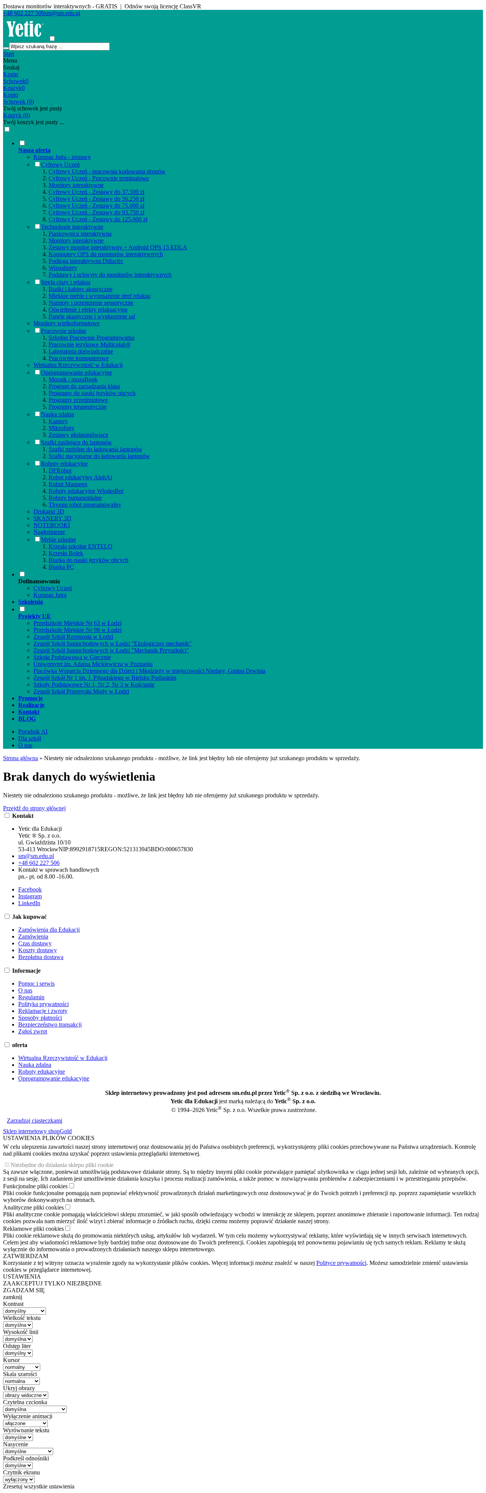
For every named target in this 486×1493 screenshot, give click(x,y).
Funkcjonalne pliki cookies (35, 1186)
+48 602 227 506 (23, 13)
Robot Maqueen (68, 484)
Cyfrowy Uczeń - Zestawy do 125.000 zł (98, 219)
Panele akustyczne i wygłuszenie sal (92, 316)
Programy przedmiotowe (78, 400)
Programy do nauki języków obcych (92, 393)
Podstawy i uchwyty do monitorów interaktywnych (110, 274)
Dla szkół (29, 738)
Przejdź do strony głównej (34, 808)
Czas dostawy (35, 943)
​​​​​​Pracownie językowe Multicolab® (90, 344)
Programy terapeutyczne (78, 406)
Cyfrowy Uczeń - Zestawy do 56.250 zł (96, 198)
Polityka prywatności (43, 1004)
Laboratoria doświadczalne (81, 351)
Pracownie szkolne (63, 331)
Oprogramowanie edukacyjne (76, 372)
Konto (10, 74)
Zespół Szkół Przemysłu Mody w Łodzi (81, 691)
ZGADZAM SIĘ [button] (24, 1290)
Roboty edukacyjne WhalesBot (86, 491)
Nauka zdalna (57, 414)
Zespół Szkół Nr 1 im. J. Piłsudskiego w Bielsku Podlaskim (104, 677)
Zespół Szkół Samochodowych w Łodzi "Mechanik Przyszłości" (111, 650)
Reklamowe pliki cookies (33, 1228)
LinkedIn (29, 903)
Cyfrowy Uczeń (60, 164)
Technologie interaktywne (72, 227)
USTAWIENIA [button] (22, 1276)
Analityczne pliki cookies (33, 1207)
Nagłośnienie (49, 532)
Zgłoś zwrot (32, 1031)
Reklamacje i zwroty (43, 1011)
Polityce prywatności (341, 1263)
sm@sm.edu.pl (62, 13)
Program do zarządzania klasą (84, 386)
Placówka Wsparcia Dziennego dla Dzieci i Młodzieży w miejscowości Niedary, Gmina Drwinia (149, 671)
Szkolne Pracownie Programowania (91, 337)
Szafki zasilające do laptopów (76, 442)
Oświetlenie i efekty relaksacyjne (88, 309)
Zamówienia (33, 936)
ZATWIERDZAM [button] (25, 1256)
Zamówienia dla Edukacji (49, 929)
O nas (25, 745)
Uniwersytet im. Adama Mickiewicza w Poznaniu (93, 664)
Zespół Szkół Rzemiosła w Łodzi (73, 636)
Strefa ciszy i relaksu (65, 282)
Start (8, 53)
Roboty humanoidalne (75, 498)
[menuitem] (250, 354)
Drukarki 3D (48, 511)
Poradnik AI (32, 731)
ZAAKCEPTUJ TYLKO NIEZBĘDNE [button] (52, 1283)
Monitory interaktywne (76, 185)
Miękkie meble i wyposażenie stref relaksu (99, 296)
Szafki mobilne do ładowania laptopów (95, 449)
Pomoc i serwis (36, 983)
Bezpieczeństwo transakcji (50, 1024)
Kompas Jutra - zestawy (62, 157)
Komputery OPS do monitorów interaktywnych (106, 254)
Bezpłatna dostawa (40, 957)
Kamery (58, 421)
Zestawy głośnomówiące (78, 435)
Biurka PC (61, 567)
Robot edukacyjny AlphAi (80, 477)
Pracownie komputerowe (79, 358)
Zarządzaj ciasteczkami (34, 1120)
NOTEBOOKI (51, 525)
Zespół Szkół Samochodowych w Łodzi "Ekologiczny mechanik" (112, 643)
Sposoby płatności (40, 1017)
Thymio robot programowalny (85, 504)
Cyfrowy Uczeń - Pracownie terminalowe (99, 178)
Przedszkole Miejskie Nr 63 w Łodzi (77, 623)
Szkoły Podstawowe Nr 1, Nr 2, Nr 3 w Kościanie (94, 684)
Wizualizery (63, 268)
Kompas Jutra (49, 595)
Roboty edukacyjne (64, 463)
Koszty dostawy (37, 950)
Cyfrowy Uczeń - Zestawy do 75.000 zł (96, 205)
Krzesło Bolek (66, 553)
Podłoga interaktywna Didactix (86, 261)
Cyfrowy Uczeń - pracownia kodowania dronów (107, 171)
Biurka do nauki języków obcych (88, 560)
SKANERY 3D (52, 518)
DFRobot (60, 470)
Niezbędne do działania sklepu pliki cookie (62, 1165)
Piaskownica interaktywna (80, 233)
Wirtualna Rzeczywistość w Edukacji (78, 365)
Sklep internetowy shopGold (37, 1131)
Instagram (30, 896)
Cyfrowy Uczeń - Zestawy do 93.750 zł (96, 212)
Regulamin (31, 997)
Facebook (30, 889)
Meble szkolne (58, 539)
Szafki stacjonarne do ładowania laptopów (99, 456)
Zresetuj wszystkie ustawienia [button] (38, 1486)
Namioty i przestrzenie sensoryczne (91, 302)
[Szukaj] (6, 48)
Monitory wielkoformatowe (66, 323)
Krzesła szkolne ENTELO (80, 546)
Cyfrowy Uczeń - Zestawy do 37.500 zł (96, 192)
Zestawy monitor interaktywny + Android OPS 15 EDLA (118, 247)
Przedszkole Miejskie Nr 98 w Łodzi (77, 630)
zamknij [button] (12, 1297)
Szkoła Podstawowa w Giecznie (72, 657)
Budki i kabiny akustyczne (80, 289)
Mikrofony (61, 428)
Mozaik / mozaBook (73, 379)
